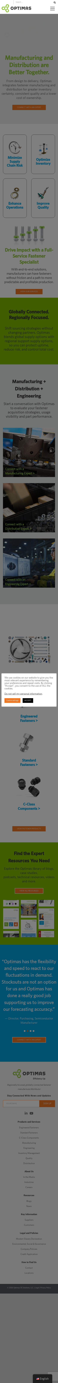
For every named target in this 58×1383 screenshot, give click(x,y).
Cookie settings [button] (12, 700)
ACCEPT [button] (27, 700)
